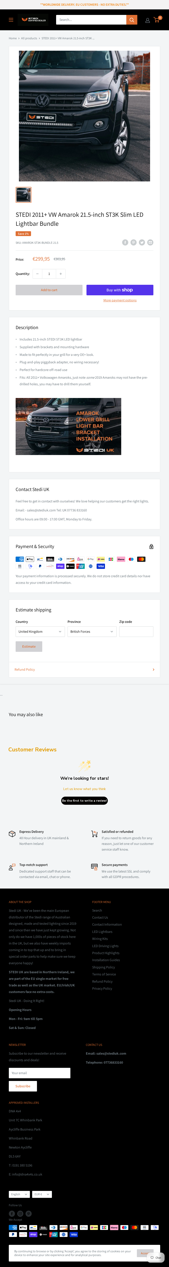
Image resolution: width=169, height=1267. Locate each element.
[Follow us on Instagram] (20, 1213)
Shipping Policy (103, 967)
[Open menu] (11, 20)
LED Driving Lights (105, 946)
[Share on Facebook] (125, 242)
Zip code (125, 621)
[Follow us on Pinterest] (29, 1213)
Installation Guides (106, 960)
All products (29, 38)
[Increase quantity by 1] (60, 273)
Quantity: (23, 273)
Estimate (29, 646)
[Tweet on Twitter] (142, 242)
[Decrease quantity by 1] (37, 273)
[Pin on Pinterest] (133, 242)
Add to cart (49, 290)
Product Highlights (105, 953)
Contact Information (107, 924)
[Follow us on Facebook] (12, 1213)
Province (74, 621)
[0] (156, 19)
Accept (145, 1253)
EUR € (38, 1194)
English (15, 1194)
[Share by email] (150, 242)
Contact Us (100, 917)
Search (97, 910)
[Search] (131, 20)
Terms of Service (104, 974)
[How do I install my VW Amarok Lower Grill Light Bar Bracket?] (84, 426)
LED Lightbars (102, 931)
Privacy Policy (102, 988)
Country (22, 621)
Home (13, 38)
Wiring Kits (100, 938)
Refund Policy (25, 669)
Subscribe (22, 1086)
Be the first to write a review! (84, 801)
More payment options (120, 300)
